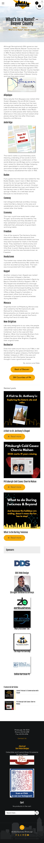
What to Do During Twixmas (16, 532)
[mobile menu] (3, 3)
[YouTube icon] (21, 835)
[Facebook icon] (16, 835)
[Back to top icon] (22, 827)
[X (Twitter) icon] (18, 835)
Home (15, 27)
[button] (42, 2)
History (24, 27)
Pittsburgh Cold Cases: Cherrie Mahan (20, 481)
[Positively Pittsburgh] (22, 3)
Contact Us (22, 738)
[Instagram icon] (25, 835)
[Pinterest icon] (23, 835)
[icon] (28, 835)
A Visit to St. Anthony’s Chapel (17, 431)
